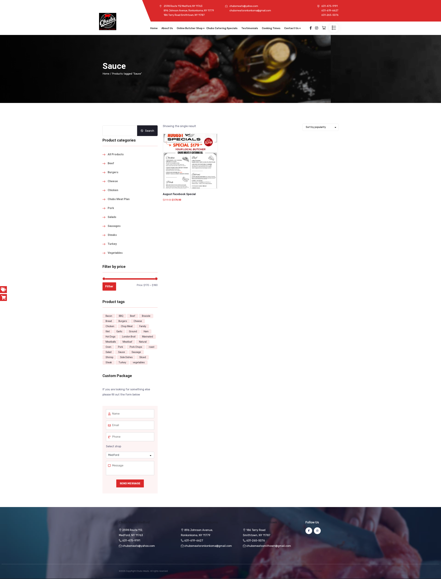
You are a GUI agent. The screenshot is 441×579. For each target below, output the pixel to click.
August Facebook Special (179, 194)
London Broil (128, 336)
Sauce (121, 352)
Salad (108, 352)
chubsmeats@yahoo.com (138, 545)
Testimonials (249, 28)
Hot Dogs (110, 336)
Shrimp (109, 357)
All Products (116, 154)
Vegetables (115, 253)
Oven (108, 347)
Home (154, 28)
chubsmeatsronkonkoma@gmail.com (208, 545)
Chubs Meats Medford (134, 522)
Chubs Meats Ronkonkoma (199, 522)
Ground (133, 331)
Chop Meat (127, 326)
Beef (111, 163)
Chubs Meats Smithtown (260, 522)
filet (108, 331)
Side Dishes (126, 357)
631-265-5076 (255, 540)
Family (142, 326)
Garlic (119, 331)
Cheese (113, 181)
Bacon (109, 316)
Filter (109, 286)
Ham (146, 331)
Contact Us (291, 28)
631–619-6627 (193, 540)
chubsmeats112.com (311, 571)
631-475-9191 (131, 540)
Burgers (113, 172)
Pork (111, 208)
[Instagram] (317, 530)
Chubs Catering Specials (222, 28)
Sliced (142, 357)
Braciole (146, 316)
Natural (143, 342)
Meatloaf (127, 342)
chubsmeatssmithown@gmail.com (268, 545)
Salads (112, 217)
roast (151, 347)
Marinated (147, 336)
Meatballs (111, 342)
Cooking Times (271, 28)
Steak (109, 362)
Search (149, 130)
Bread (109, 321)
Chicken (113, 190)
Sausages (114, 226)
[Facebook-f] (308, 530)
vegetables (139, 362)
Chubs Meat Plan (119, 199)
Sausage (136, 352)
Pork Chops (136, 347)
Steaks (112, 235)
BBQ (121, 316)
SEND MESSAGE (130, 483)
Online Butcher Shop (190, 28)
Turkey (112, 244)
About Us (167, 28)
